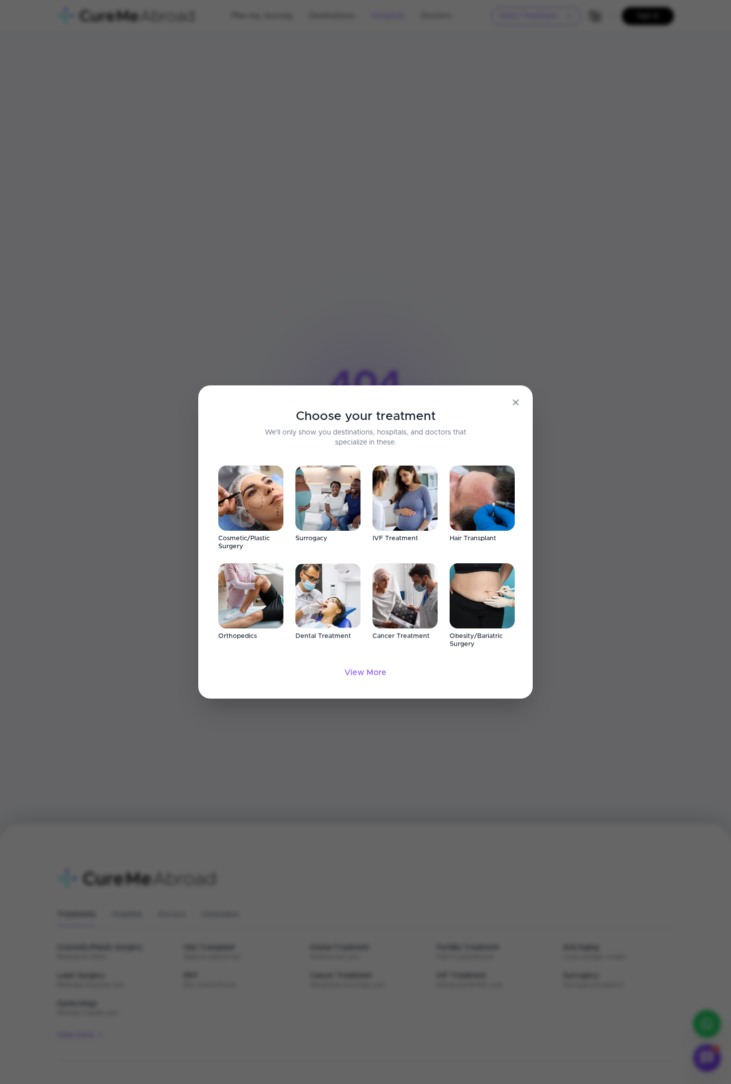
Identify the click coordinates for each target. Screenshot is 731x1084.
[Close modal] (516, 402)
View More (365, 673)
